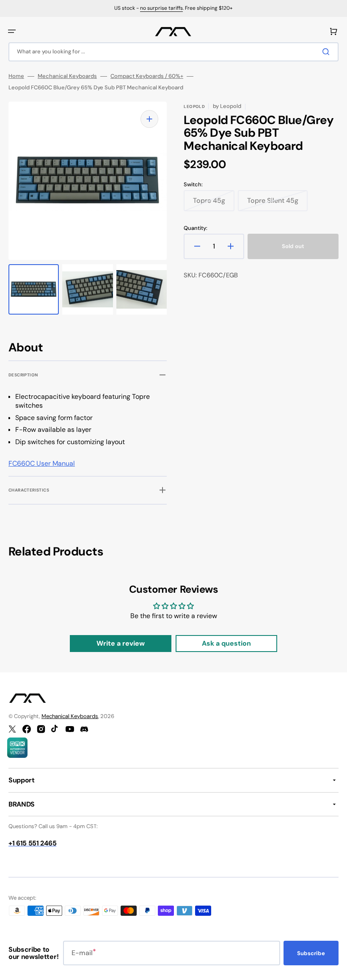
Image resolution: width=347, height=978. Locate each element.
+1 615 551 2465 (32, 843)
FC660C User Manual (41, 463)
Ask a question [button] (226, 643)
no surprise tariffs (161, 8)
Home (16, 76)
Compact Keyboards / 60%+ (146, 76)
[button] (12, 31)
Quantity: (195, 228)
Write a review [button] (120, 643)
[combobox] (173, 51)
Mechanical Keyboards (67, 76)
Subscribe (311, 953)
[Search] (328, 51)
